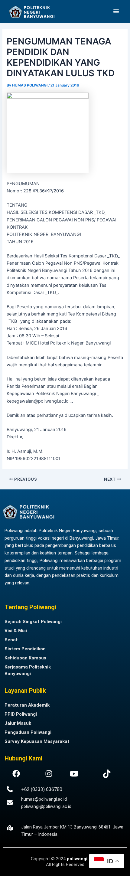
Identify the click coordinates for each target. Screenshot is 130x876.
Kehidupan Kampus (25, 658)
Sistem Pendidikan (25, 649)
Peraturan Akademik (27, 705)
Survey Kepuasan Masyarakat (37, 741)
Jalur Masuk (18, 723)
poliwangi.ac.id (83, 858)
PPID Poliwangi (21, 714)
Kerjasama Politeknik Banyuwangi (28, 670)
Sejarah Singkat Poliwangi (33, 621)
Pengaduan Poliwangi (28, 732)
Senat (11, 639)
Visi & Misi (16, 630)
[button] (116, 11)
